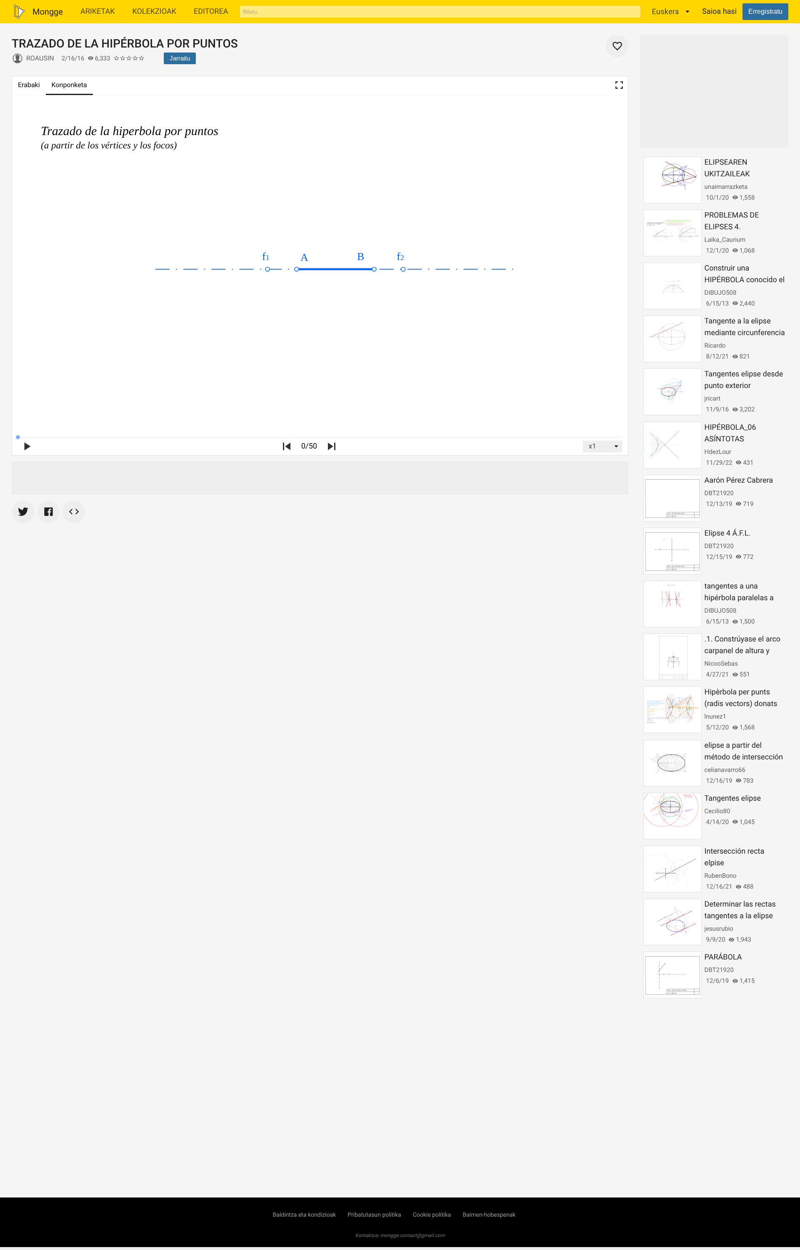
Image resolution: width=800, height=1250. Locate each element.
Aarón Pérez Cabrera (739, 480)
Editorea (211, 11)
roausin (40, 58)
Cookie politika (432, 1215)
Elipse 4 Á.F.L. (728, 533)
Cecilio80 (717, 811)
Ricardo (715, 345)
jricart (713, 398)
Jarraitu (180, 58)
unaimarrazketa (726, 186)
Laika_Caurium (725, 239)
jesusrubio (719, 928)
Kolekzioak (154, 11)
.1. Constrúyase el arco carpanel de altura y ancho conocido (742, 651)
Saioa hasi (719, 11)
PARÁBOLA (723, 957)
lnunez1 (715, 716)
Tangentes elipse (733, 798)
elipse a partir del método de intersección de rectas (744, 757)
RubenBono (721, 875)
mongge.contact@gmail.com (412, 1235)
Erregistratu (765, 11)
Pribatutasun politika (374, 1215)
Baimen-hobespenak (488, 1215)
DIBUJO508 (721, 292)
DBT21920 (719, 493)
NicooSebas (721, 663)
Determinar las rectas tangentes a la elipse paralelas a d (740, 916)
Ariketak (97, 11)
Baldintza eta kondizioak (304, 1215)
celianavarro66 (725, 770)
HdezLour (718, 452)
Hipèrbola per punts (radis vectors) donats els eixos (741, 704)
